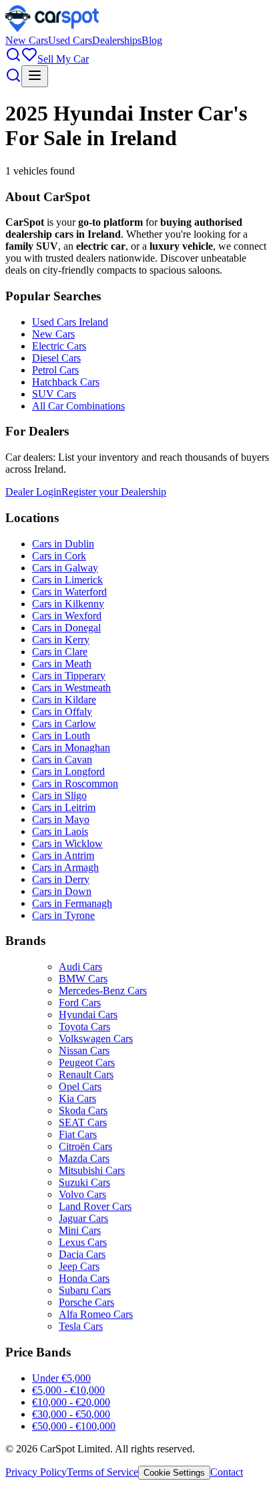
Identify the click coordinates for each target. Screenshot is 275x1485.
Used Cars (70, 40)
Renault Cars (86, 1074)
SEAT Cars (83, 1122)
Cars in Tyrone (63, 915)
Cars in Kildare (64, 699)
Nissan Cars (84, 1050)
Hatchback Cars (65, 382)
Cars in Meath (61, 663)
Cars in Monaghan (71, 747)
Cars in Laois (60, 831)
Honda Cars (84, 1278)
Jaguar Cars (83, 1218)
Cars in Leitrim (63, 807)
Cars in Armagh (65, 867)
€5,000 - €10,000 (68, 1390)
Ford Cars (80, 1002)
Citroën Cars (85, 1146)
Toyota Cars (84, 1026)
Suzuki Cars (84, 1182)
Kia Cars (77, 1098)
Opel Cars (80, 1086)
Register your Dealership (113, 491)
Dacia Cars (82, 1254)
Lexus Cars (83, 1242)
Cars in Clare (59, 651)
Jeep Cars (79, 1266)
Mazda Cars (84, 1158)
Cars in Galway (65, 567)
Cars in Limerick (67, 579)
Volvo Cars (82, 1194)
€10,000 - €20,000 (71, 1402)
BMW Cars (83, 978)
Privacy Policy (36, 1472)
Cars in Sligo (59, 795)
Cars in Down (61, 891)
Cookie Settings (174, 1473)
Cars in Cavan (62, 759)
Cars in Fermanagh (72, 903)
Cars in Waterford (69, 591)
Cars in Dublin (63, 543)
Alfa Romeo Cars (96, 1314)
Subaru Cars (85, 1290)
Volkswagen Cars (96, 1038)
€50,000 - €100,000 (73, 1426)
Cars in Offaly (62, 711)
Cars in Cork (59, 555)
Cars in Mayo (60, 819)
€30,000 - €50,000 (71, 1414)
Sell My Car (63, 59)
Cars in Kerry (60, 639)
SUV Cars (54, 394)
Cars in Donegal (66, 627)
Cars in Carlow (64, 723)
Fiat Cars (78, 1134)
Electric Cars (59, 346)
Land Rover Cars (95, 1206)
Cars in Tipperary (68, 675)
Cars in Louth (61, 735)
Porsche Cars (86, 1302)
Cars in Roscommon (75, 783)
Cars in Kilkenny (68, 603)
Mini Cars (80, 1230)
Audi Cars (80, 966)
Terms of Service (102, 1472)
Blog (152, 40)
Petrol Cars (55, 370)
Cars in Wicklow (67, 843)
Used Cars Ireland (70, 322)
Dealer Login (33, 491)
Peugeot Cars (87, 1062)
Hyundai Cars (88, 1014)
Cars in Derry (60, 879)
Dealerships (117, 40)
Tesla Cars (81, 1326)
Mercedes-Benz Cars (103, 990)
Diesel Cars (56, 358)
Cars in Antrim (63, 855)
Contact (226, 1472)
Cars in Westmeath (71, 687)
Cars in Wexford (66, 615)
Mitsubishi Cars (92, 1170)
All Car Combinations (78, 406)
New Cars (26, 40)
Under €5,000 (61, 1378)
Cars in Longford (68, 771)
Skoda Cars (83, 1110)
